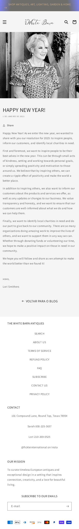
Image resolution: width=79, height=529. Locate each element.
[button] (5, 22)
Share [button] (10, 125)
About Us (39, 342)
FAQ (39, 368)
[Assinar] (67, 506)
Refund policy (39, 359)
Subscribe (39, 376)
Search (40, 333)
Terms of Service (39, 351)
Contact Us (39, 385)
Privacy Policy (39, 394)
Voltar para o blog (42, 301)
